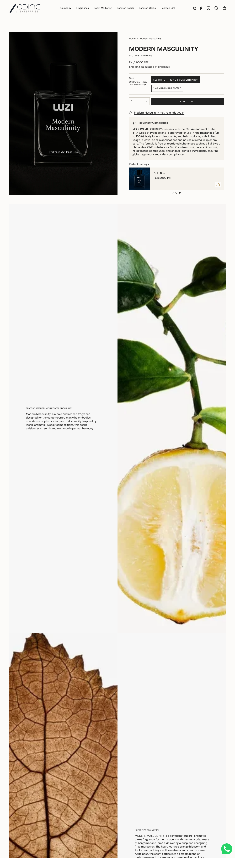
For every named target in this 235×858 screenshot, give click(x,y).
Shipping (134, 67)
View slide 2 (176, 193)
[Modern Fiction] (139, 179)
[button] (82, 8)
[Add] (218, 184)
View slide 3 (180, 193)
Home (132, 38)
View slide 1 (173, 193)
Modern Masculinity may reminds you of (159, 112)
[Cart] (224, 8)
